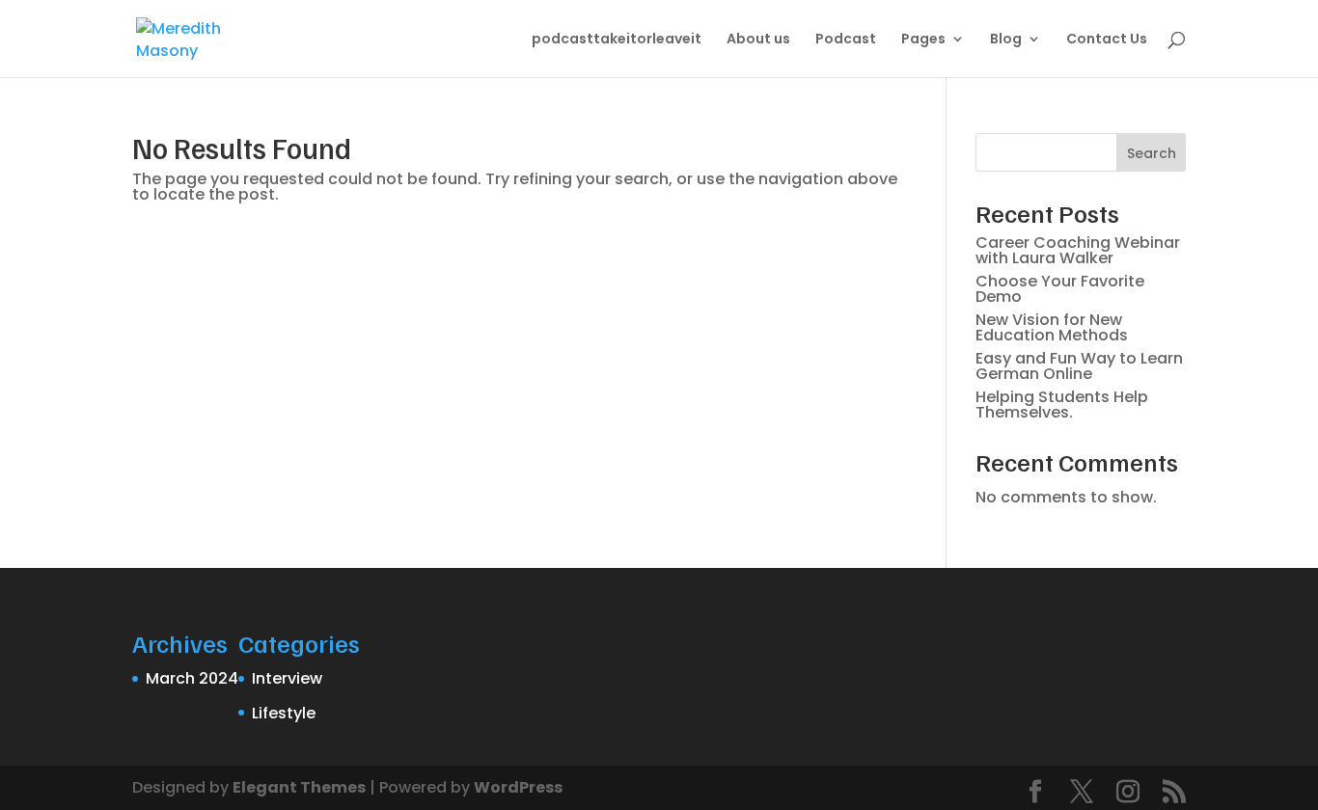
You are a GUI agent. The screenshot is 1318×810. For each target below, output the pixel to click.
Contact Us (1106, 40)
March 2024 (192, 678)
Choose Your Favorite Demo (1059, 289)
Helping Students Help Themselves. (1061, 404)
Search (1151, 153)
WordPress (518, 787)
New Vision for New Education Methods (1051, 327)
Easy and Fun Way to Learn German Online (1079, 366)
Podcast (845, 40)
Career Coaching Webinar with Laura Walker (1077, 250)
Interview (287, 678)
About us (758, 40)
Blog (1006, 40)
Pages (923, 40)
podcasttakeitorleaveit (616, 40)
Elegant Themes (299, 787)
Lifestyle (284, 713)
